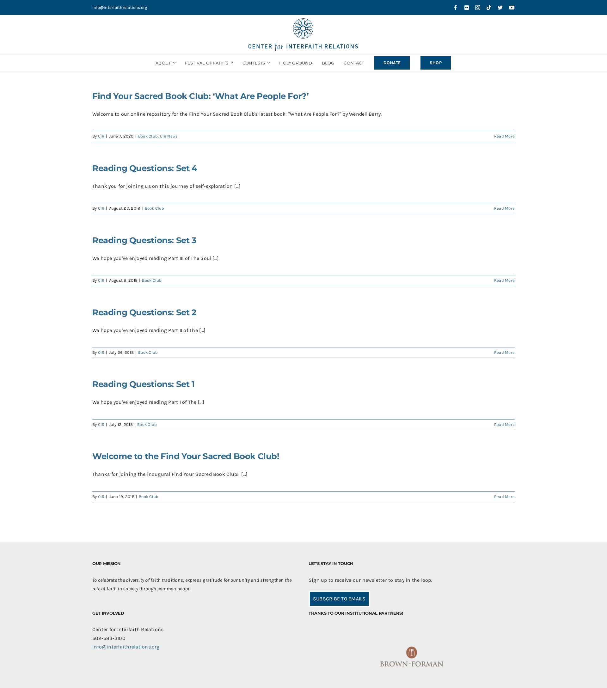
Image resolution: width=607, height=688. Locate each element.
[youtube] (512, 7)
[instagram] (477, 7)
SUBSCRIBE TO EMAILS (339, 599)
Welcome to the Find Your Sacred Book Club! (185, 456)
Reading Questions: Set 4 (144, 168)
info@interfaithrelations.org (119, 7)
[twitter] (500, 7)
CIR (101, 136)
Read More (504, 136)
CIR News (169, 136)
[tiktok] (489, 7)
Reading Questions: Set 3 (144, 240)
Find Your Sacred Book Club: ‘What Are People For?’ (200, 96)
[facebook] (455, 7)
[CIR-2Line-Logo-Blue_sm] (303, 21)
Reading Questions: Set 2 (144, 312)
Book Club (148, 136)
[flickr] (466, 7)
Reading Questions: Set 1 (143, 384)
